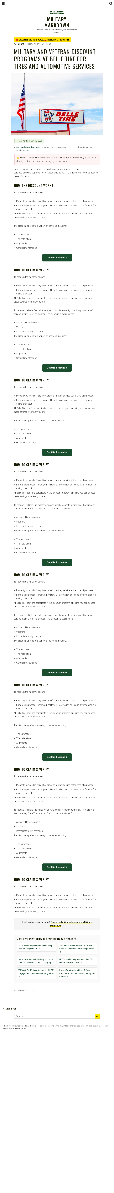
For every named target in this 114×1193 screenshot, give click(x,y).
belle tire (24, 991)
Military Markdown (56, 22)
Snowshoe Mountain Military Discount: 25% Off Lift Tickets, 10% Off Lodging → (36, 961)
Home (16, 147)
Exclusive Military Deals (30, 147)
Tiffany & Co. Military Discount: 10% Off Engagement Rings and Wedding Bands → (36, 973)
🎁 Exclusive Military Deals (29, 39)
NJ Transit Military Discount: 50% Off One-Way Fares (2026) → (75, 961)
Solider (20, 44)
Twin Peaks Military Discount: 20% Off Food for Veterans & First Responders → (76, 948)
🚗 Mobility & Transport (56, 39)
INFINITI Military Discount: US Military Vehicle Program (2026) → (35, 947)
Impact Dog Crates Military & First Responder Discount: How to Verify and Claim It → (77, 973)
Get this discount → (57, 257)
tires (34, 991)
